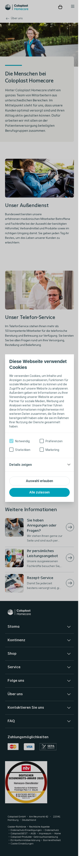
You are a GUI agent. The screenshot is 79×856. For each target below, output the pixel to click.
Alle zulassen (38, 494)
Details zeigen (20, 467)
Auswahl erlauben (38, 483)
